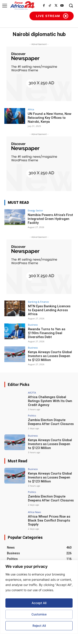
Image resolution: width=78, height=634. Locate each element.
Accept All (39, 603)
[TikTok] (50, 6)
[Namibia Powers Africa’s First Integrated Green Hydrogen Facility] (14, 217)
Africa (31, 109)
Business (33, 324)
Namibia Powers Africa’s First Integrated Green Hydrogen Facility (50, 219)
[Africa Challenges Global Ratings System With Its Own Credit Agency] (14, 399)
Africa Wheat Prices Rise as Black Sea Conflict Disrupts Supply (49, 520)
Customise (39, 614)
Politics (32, 415)
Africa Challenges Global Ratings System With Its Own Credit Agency (50, 401)
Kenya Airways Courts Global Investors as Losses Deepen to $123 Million (50, 356)
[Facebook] (44, 6)
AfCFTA (32, 392)
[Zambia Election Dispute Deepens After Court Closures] (14, 422)
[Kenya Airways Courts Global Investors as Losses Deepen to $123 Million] (14, 354)
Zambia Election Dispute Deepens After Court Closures (51, 422)
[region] (39, 597)
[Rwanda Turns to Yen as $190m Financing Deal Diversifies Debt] (14, 331)
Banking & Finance (38, 302)
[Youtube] (62, 6)
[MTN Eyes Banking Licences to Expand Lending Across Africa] (14, 308)
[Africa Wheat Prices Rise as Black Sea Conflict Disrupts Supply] (14, 519)
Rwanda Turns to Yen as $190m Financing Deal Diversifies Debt (46, 333)
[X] (56, 6)
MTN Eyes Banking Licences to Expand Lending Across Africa (49, 310)
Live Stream (48, 16)
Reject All (39, 625)
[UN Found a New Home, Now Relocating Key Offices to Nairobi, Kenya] (14, 116)
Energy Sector (35, 210)
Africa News (34, 512)
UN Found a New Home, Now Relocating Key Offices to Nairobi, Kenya (49, 118)
